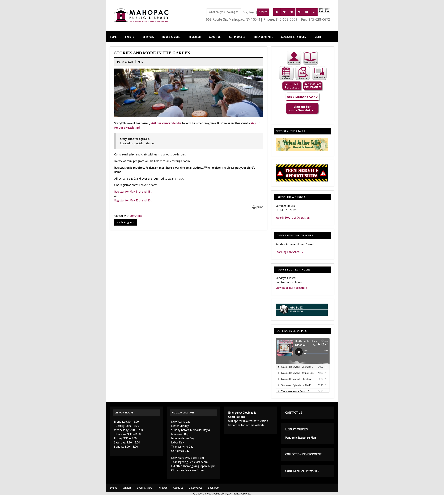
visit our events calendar (166, 123)
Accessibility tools (293, 37)
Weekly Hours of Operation (293, 217)
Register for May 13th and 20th (133, 200)
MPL (140, 61)
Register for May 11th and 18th (133, 191)
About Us (215, 37)
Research (195, 37)
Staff (317, 37)
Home (113, 37)
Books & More (171, 37)
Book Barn (213, 487)
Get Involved (237, 37)
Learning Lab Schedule (290, 252)
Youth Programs (125, 222)
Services (148, 37)
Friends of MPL (263, 37)
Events (129, 37)
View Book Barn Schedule (291, 287)
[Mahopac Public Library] (142, 9)
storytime (136, 215)
